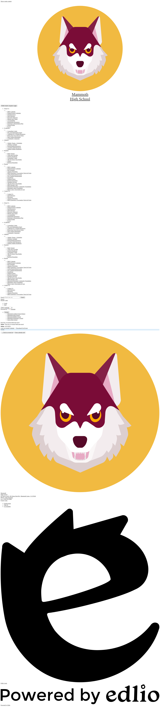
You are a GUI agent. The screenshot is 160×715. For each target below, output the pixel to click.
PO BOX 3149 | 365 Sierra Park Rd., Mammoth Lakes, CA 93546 (18, 496)
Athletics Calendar (12, 144)
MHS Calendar (11, 111)
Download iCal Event (22, 328)
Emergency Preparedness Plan (15, 123)
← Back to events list (7, 332)
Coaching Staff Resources (14, 147)
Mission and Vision (12, 119)
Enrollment (10, 177)
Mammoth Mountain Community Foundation (19, 186)
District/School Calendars (14, 113)
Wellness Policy (11, 179)
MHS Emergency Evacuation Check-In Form (19, 173)
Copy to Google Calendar (7, 328)
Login (5, 303)
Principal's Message (12, 117)
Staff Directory (11, 116)
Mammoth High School (13, 315)
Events (2, 329)
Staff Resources (11, 114)
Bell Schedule (11, 170)
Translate (13, 309)
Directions (10, 197)
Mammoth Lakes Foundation (15, 188)
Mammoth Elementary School (15, 318)
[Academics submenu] (4, 224)
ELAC (9, 126)
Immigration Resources (13, 122)
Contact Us (10, 194)
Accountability (11, 120)
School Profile (11, 125)
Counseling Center (12, 131)
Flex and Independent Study (14, 132)
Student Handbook (12, 156)
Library (9, 161)
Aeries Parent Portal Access (14, 174)
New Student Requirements (14, 176)
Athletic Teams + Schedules (14, 143)
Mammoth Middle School (14, 317)
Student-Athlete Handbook (14, 149)
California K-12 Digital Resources (16, 134)
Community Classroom (13, 138)
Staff (5, 305)
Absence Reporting (12, 171)
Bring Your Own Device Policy (15, 135)
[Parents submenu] (4, 260)
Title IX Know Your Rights (14, 159)
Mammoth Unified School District (16, 314)
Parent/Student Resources (14, 146)
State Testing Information (14, 137)
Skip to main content (6, 1)
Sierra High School (12, 320)
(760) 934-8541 (9, 497)
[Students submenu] (4, 152)
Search (2, 297)
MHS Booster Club (12, 185)
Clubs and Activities (12, 155)
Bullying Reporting (12, 162)
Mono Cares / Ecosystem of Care (16, 189)
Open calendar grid (20, 332)
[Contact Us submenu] (4, 287)
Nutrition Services (12, 182)
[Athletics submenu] (4, 236)
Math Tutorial (10, 153)
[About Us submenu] (4, 110)
